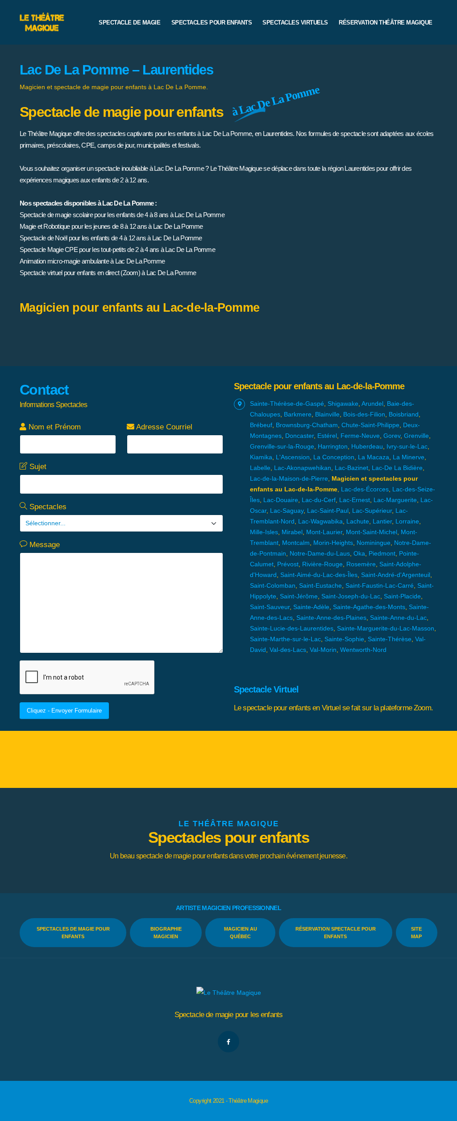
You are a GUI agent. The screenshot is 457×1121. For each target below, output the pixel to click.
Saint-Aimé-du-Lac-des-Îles (318, 574)
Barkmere (298, 414)
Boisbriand (404, 414)
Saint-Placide (402, 596)
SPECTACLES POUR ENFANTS (211, 22)
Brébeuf (261, 425)
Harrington (333, 446)
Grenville (416, 435)
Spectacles (46, 507)
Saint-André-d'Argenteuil (395, 574)
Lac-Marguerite (395, 499)
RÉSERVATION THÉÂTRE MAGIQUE (385, 22)
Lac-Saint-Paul (328, 510)
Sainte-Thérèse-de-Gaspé (287, 403)
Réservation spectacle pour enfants (335, 932)
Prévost (288, 564)
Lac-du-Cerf (319, 499)
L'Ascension (293, 457)
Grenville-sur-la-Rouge (282, 446)
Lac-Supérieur (372, 510)
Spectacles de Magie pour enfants (73, 932)
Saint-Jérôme (299, 596)
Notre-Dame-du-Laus (320, 553)
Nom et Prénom (53, 427)
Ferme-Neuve (360, 435)
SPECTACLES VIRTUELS (295, 22)
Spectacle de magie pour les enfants (228, 1014)
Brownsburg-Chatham (307, 425)
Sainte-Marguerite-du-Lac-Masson (385, 628)
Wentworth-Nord (363, 649)
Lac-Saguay (286, 510)
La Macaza (373, 457)
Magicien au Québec (240, 932)
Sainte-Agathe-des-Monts (369, 606)
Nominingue (374, 542)
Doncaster (299, 435)
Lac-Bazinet (351, 467)
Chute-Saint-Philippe (370, 425)
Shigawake (343, 403)
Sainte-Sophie (344, 639)
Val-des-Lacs (288, 649)
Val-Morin (323, 649)
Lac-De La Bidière (397, 467)
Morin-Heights (333, 542)
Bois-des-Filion (364, 414)
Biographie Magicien (166, 932)
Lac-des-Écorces (365, 489)
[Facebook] (228, 1041)
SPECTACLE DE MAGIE (129, 22)
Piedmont (382, 553)
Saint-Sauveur (270, 606)
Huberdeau (367, 446)
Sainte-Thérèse (389, 639)
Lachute (357, 521)
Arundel (372, 403)
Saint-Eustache (320, 585)
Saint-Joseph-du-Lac (350, 596)
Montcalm (296, 542)
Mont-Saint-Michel (371, 532)
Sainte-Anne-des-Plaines (331, 617)
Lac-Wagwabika (320, 521)
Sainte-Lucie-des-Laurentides (291, 628)
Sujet (36, 466)
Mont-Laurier (324, 532)
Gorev (391, 435)
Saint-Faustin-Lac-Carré (379, 585)
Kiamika (261, 457)
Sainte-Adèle (311, 606)
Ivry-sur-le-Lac (407, 446)
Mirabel (292, 532)
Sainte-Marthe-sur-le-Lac (285, 639)
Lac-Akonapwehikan (302, 467)
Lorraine (407, 521)
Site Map (416, 932)
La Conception (333, 457)
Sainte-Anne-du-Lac (398, 617)
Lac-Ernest (354, 499)
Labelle (260, 467)
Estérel (327, 435)
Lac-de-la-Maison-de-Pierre (289, 478)
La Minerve (408, 457)
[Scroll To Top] (441, 1111)
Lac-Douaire (280, 499)
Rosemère (361, 564)
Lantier (382, 521)
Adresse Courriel (163, 427)
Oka (359, 553)
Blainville (327, 414)
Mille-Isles (264, 532)
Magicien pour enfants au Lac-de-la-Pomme (139, 307)
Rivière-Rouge (322, 564)
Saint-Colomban (272, 585)
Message (43, 544)
